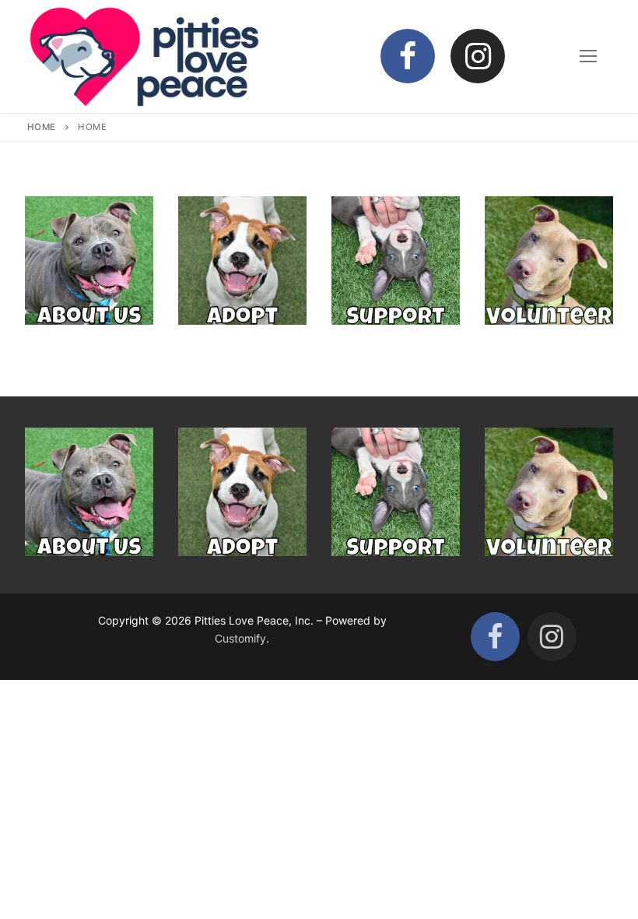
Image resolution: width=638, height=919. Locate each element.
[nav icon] (588, 56)
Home (41, 126)
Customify (240, 638)
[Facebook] (407, 56)
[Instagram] (477, 56)
